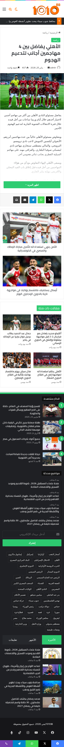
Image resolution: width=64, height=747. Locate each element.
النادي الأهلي (41, 589)
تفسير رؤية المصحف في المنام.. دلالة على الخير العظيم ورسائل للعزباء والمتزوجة (21, 410)
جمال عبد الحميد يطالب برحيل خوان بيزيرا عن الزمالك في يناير (17, 336)
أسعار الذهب (54, 554)
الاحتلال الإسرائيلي (42, 560)
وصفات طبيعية (53, 629)
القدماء (41, 583)
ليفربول (56, 618)
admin (53, 67)
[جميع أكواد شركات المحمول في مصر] (52, 443)
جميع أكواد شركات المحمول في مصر (21, 439)
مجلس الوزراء (42, 618)
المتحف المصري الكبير (23, 583)
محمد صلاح (26, 618)
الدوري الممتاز (53, 571)
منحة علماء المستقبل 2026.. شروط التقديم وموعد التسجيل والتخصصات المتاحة (22, 653)
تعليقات (13, 639)
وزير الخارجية (21, 624)
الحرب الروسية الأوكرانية (49, 566)
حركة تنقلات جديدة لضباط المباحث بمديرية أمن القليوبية (23, 456)
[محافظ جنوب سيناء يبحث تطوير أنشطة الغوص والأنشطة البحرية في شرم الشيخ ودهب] (52, 687)
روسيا (15, 606)
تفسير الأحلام (20, 595)
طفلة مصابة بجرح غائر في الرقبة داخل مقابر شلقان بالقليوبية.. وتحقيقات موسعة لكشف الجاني (21, 426)
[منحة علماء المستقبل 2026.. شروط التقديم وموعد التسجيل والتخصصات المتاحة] (52, 653)
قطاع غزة (19, 612)
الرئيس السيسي (35, 571)
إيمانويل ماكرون (15, 554)
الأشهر (32, 639)
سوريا (57, 612)
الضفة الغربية (54, 583)
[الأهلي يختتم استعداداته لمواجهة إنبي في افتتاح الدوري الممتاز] (47, 360)
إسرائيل (29, 554)
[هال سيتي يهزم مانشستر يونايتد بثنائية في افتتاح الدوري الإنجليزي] (17, 360)
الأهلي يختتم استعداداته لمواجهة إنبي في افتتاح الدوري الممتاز (49, 374)
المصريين (56, 589)
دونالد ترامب (44, 606)
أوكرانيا (41, 554)
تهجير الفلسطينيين (52, 600)
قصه (40, 612)
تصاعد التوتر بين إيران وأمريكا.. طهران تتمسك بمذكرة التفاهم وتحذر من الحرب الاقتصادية (21, 669)
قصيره (30, 612)
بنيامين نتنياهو (36, 595)
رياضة (45, 32)
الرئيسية (54, 32)
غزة (48, 612)
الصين (18, 577)
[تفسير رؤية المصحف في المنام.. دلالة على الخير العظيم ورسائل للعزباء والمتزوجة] (52, 410)
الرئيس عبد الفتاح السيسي (48, 577)
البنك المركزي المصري (19, 560)
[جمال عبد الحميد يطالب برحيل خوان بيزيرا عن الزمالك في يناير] (17, 322)
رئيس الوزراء (28, 606)
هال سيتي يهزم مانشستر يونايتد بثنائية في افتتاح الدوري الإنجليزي (18, 374)
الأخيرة (51, 639)
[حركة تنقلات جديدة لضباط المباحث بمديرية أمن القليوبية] (52, 459)
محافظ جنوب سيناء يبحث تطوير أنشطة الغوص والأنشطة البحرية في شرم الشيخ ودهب (22, 686)
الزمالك (28, 577)
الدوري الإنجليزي (27, 566)
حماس (57, 606)
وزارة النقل (36, 624)
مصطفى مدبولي (53, 624)
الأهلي (57, 560)
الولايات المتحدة (24, 589)
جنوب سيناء (34, 600)
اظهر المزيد (33, 184)
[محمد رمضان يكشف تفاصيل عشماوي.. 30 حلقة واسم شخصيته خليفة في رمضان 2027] (52, 702)
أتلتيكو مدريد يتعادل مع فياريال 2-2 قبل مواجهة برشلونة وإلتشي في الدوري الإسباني (47, 338)
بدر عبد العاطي (53, 595)
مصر (15, 618)
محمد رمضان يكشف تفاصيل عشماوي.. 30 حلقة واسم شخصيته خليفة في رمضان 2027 (22, 702)
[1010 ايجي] (46, 9)
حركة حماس (18, 600)
